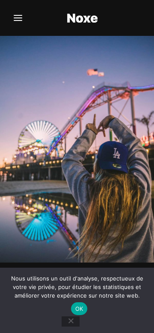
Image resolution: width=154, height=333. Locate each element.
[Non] (71, 321)
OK (79, 308)
